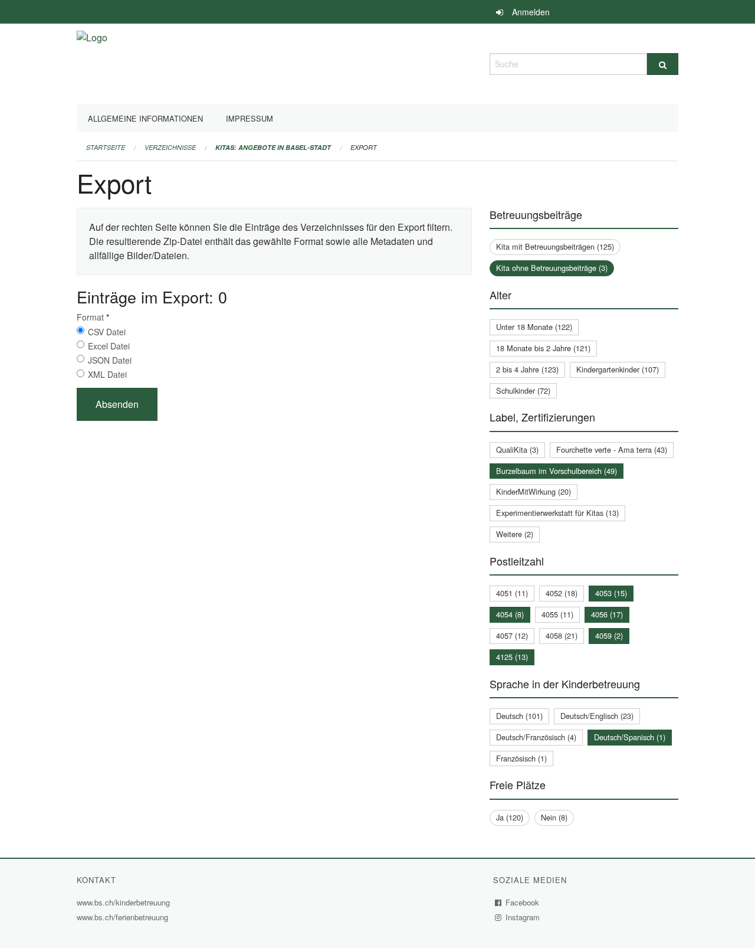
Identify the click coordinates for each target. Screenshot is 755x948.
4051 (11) (512, 593)
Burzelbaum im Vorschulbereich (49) (556, 470)
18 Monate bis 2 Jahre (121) (543, 348)
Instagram (523, 917)
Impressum (249, 118)
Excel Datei (109, 346)
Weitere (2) (514, 534)
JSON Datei (110, 360)
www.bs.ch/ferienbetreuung (124, 917)
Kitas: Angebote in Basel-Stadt (273, 147)
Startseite (105, 147)
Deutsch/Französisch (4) (536, 737)
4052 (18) (561, 593)
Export (363, 147)
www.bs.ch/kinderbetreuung (125, 902)
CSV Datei (107, 332)
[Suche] (662, 64)
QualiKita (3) (517, 449)
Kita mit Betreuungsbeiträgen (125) (555, 246)
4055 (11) (557, 614)
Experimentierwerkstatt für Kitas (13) (557, 512)
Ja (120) (509, 817)
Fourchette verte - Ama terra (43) (611, 449)
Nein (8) (554, 817)
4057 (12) (512, 635)
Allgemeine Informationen (145, 118)
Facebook (522, 902)
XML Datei (107, 374)
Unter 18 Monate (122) (534, 326)
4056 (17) (607, 614)
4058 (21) (561, 635)
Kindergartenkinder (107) (617, 369)
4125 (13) (512, 656)
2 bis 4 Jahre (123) (527, 369)
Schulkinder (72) (523, 390)
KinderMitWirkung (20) (533, 491)
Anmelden (531, 12)
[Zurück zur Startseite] (92, 62)
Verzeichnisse (170, 147)
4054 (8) (510, 614)
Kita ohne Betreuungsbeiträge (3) (552, 267)
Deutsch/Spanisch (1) (629, 737)
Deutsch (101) (519, 715)
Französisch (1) (521, 758)
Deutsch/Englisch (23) (596, 715)
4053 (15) (611, 593)
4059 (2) (609, 635)
